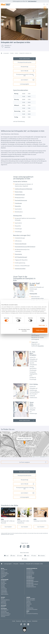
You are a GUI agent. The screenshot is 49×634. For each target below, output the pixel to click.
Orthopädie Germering (30, 573)
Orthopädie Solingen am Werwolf (32, 584)
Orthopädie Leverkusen (30, 577)
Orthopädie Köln (29, 576)
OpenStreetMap (42, 456)
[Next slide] (46, 24)
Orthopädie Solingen (29, 582)
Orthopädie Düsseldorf (30, 572)
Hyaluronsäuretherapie (20, 243)
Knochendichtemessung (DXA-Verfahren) (25, 246)
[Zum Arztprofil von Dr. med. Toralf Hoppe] (21, 290)
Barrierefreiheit (34, 621)
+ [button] (1, 433)
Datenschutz (24, 621)
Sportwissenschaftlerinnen (8, 156)
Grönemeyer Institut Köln (40, 521)
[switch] (18, 321)
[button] (6, 556)
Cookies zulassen (40, 330)
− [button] (1, 435)
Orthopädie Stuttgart (30, 585)
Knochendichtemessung (21, 200)
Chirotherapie (18, 203)
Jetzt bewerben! (32, 1)
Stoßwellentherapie (20, 194)
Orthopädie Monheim (30, 578)
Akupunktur (18, 206)
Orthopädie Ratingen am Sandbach (32, 581)
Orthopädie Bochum (29, 571)
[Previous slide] (2, 24)
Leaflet (34, 456)
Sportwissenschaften (20, 268)
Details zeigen (42, 325)
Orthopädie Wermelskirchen (31, 586)
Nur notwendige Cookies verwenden (24, 330)
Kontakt (13, 621)
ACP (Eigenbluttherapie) (21, 257)
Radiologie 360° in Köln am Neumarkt (7, 522)
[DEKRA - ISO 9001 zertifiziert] (24, 629)
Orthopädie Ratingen (29, 580)
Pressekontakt (18, 621)
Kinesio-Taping (18, 192)
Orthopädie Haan (29, 575)
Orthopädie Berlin (29, 569)
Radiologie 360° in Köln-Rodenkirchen (23, 522)
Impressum (29, 621)
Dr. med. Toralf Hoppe (35, 284)
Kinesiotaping (18, 254)
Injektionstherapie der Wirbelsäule (23, 189)
